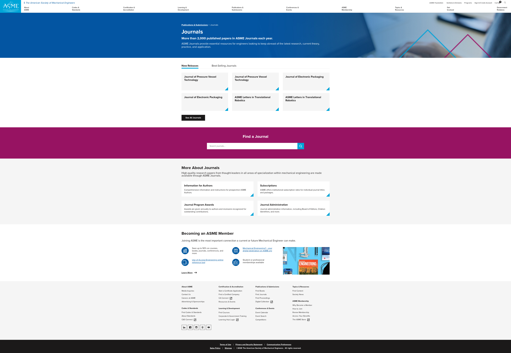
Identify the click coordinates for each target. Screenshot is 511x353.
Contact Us (186, 294)
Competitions (261, 320)
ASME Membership (300, 301)
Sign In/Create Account (483, 3)
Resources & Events (227, 302)
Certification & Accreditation (231, 287)
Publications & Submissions (195, 25)
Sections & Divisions (454, 3)
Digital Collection (262, 302)
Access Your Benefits (301, 316)
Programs (468, 3)
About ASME (187, 287)
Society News (298, 294)
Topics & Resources (300, 287)
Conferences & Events (265, 308)
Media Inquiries (188, 291)
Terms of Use (225, 344)
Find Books (260, 291)
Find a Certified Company (229, 294)
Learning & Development (229, 308)
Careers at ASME (188, 298)
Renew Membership (300, 312)
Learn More (187, 272)
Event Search (261, 316)
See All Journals (193, 117)
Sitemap (228, 348)
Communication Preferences (279, 344)
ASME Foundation (436, 3)
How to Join (297, 309)
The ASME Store (299, 319)
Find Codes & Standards (192, 312)
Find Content (297, 291)
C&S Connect (187, 319)
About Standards (188, 316)
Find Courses (224, 312)
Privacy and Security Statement (249, 344)
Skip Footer (5, 282)
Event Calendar (262, 312)
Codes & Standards (190, 308)
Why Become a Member (302, 305)
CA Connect (223, 298)
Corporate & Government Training (232, 316)
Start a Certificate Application (230, 291)
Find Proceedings (263, 298)
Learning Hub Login (227, 320)
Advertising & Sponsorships (193, 302)
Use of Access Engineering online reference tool (207, 261)
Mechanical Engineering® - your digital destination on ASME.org (257, 249)
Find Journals (261, 294)
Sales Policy (215, 348)
